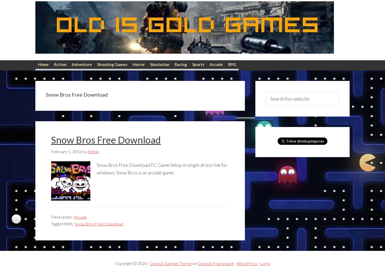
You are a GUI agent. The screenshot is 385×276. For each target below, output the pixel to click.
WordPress (247, 263)
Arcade (80, 216)
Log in (265, 263)
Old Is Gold (184, 30)
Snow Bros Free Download (106, 140)
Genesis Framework (216, 263)
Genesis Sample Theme (171, 263)
